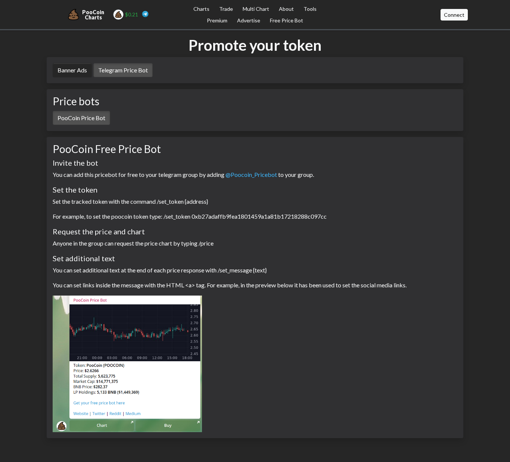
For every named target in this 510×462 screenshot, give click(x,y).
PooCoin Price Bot (81, 117)
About (286, 9)
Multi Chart (256, 9)
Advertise (248, 20)
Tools (310, 9)
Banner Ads (72, 70)
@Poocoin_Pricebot (251, 174)
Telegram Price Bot (123, 70)
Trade (226, 9)
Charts (201, 9)
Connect (454, 15)
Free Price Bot (286, 20)
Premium (217, 20)
